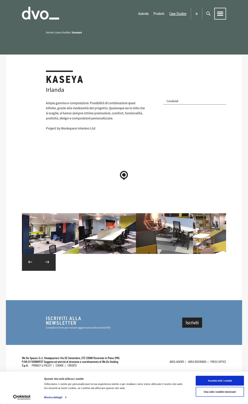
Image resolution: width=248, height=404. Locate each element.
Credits (72, 365)
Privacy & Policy (42, 365)
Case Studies (177, 13)
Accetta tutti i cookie (220, 380)
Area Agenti (177, 362)
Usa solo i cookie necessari (220, 391)
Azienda (143, 13)
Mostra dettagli (53, 397)
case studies (63, 32)
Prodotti (159, 13)
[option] (50, 233)
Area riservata (197, 362)
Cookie (60, 365)
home (49, 32)
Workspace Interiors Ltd (78, 128)
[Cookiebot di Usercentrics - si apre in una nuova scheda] (22, 397)
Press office (218, 362)
